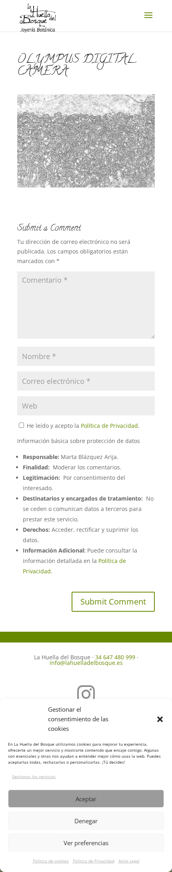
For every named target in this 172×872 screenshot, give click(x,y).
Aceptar (86, 799)
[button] (160, 719)
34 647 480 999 (115, 657)
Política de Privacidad (93, 861)
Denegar (86, 821)
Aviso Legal (129, 861)
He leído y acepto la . (82, 425)
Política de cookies (51, 861)
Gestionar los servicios (34, 776)
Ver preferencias (86, 843)
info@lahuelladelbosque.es (86, 662)
